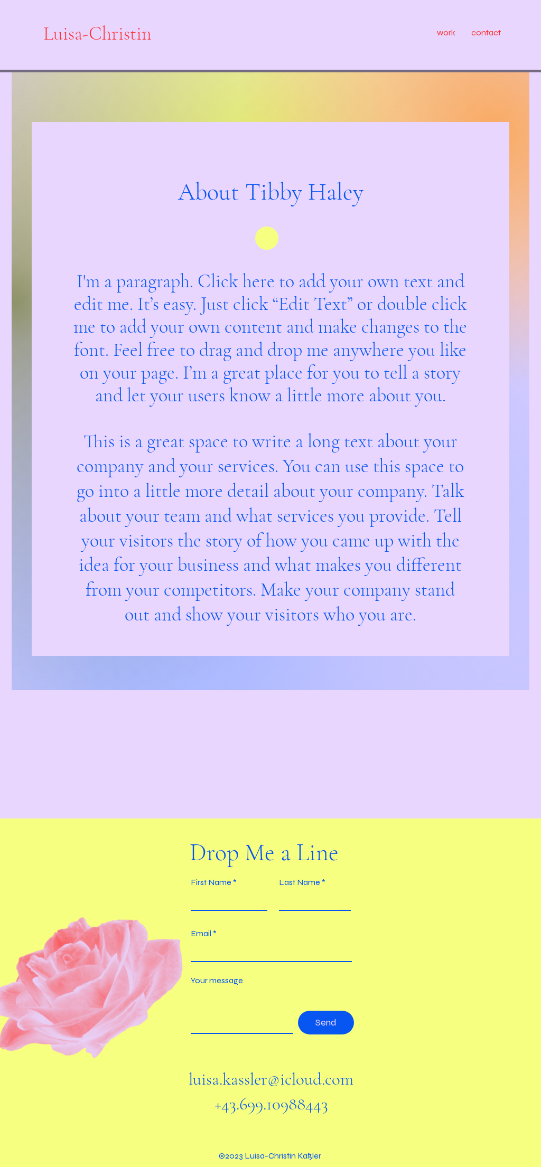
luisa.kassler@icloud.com (271, 1079)
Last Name (299, 882)
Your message (217, 980)
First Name (211, 882)
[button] (446, 33)
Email (201, 933)
